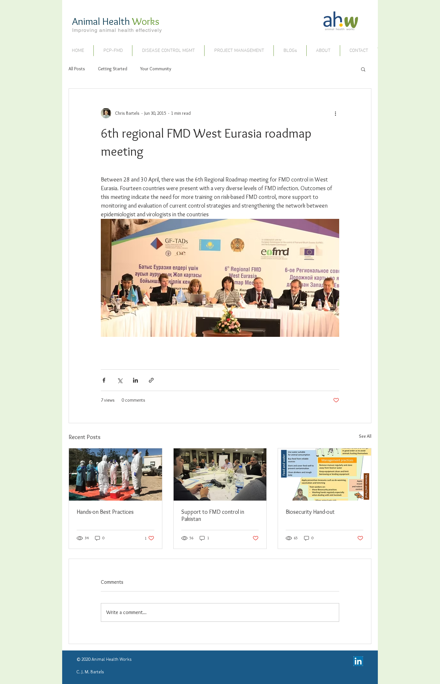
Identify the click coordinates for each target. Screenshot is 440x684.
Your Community (155, 69)
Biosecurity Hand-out (310, 511)
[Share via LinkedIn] (135, 380)
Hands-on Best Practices (105, 511)
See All (365, 436)
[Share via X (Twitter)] (120, 380)
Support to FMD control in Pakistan (212, 515)
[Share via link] (151, 380)
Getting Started (112, 69)
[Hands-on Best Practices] (115, 474)
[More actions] (335, 113)
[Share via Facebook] (104, 380)
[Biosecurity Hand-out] (324, 474)
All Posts (77, 69)
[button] (363, 69)
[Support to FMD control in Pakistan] (220, 474)
